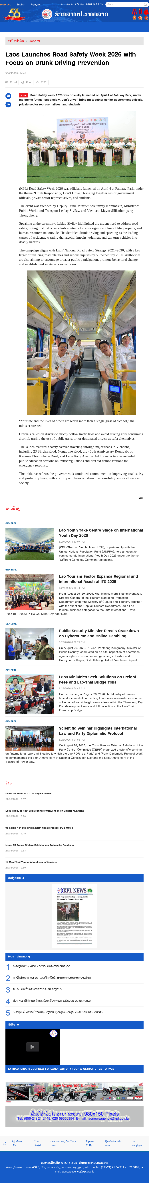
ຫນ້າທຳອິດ (16, 41)
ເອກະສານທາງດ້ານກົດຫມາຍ (63, 1143)
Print (28, 82)
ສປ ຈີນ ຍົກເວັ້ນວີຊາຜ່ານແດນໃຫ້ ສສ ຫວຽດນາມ (38, 989)
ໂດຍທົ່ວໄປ (38, 1143)
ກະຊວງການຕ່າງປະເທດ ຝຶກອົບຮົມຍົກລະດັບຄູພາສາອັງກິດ (41, 966)
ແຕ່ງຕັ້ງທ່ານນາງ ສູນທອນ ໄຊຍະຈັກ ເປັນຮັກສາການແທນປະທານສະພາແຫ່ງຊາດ (52, 978)
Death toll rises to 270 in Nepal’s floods (28, 793)
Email (13, 82)
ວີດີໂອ (11, 1025)
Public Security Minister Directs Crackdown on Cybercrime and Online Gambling (99, 633)
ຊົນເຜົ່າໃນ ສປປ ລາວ (113, 1143)
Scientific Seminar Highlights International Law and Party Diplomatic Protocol (98, 731)
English (21, 4)
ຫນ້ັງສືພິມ (14, 878)
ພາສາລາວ (5, 4)
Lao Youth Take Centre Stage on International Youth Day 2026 (101, 533)
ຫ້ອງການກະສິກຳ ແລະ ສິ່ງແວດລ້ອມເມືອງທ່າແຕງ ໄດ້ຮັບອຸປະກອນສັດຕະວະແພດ (52, 1001)
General (34, 41)
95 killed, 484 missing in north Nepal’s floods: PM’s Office (39, 828)
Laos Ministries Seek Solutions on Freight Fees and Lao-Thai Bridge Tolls (97, 679)
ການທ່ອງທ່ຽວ (137, 1143)
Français (36, 4)
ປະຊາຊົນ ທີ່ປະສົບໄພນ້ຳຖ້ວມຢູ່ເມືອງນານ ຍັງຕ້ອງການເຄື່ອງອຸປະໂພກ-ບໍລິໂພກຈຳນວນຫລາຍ (58, 1012)
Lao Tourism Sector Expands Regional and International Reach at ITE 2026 (98, 579)
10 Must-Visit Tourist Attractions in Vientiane (31, 862)
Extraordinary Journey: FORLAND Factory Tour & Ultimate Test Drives (61, 1069)
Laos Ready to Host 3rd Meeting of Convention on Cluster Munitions (44, 811)
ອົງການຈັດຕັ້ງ (90, 1143)
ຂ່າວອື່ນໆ (13, 508)
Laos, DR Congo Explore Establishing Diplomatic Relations (39, 845)
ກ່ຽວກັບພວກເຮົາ (18, 1143)
